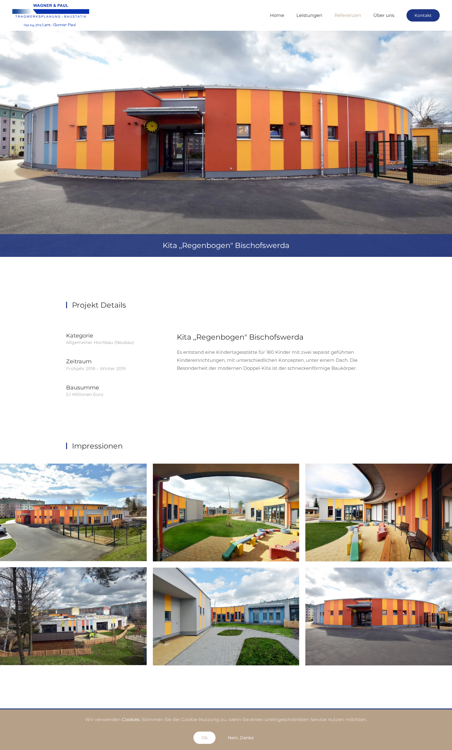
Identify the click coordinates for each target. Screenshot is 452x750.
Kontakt (423, 15)
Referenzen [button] (348, 15)
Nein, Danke (241, 737)
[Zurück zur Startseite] (50, 15)
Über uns (383, 15)
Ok (204, 737)
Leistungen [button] (309, 15)
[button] (73, 512)
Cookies (131, 719)
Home (277, 15)
